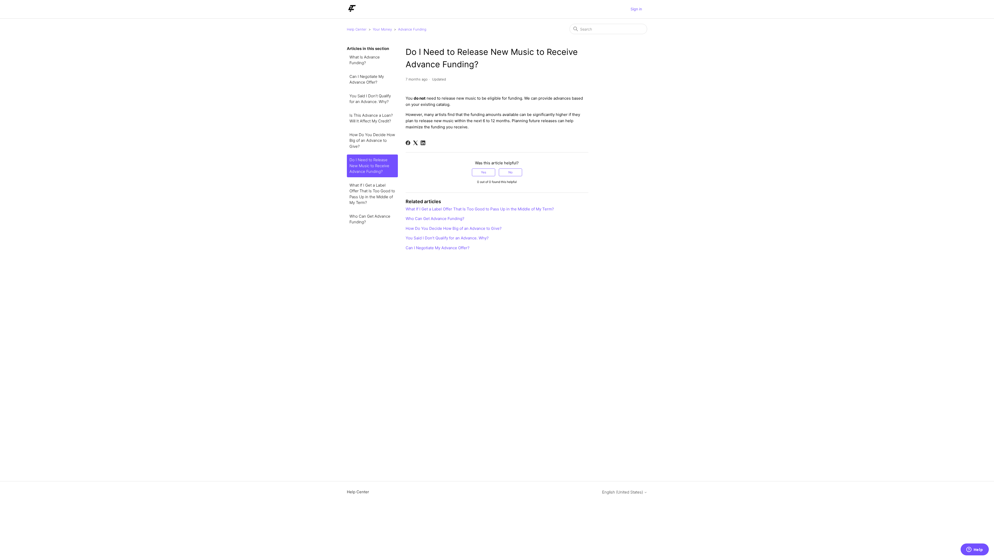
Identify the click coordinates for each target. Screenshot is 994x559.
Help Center (357, 29)
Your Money (382, 29)
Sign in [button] (636, 9)
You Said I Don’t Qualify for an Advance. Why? (370, 98)
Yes (483, 172)
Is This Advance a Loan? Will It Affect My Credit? (371, 118)
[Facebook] (408, 143)
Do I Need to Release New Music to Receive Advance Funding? (369, 165)
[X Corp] (415, 143)
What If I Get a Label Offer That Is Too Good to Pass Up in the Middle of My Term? (372, 194)
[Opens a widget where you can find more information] (974, 549)
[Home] (351, 11)
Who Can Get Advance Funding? (369, 219)
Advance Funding (412, 29)
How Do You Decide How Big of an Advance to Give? (372, 140)
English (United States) (623, 492)
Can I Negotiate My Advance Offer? (366, 79)
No (510, 172)
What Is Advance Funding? (364, 60)
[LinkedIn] (423, 143)
